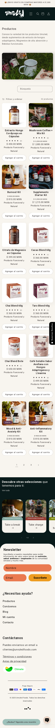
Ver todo (6, 490)
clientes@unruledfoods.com (20, 649)
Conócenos (9, 606)
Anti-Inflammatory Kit (41, 430)
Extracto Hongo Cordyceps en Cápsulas (14, 133)
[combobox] (34, 89)
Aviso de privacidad (14, 661)
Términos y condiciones (17, 656)
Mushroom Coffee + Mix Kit (40, 132)
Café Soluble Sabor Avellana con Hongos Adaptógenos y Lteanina (41, 367)
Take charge (36, 524)
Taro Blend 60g (41, 305)
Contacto (8, 622)
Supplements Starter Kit (40, 193)
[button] (31, 14)
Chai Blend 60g (14, 305)
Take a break (12, 524)
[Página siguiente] (38, 465)
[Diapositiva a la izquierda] (22, 538)
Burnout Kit (14, 192)
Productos (9, 601)
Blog (5, 611)
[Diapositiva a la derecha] (33, 538)
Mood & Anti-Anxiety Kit (14, 430)
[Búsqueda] (49, 89)
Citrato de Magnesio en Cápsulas (14, 251)
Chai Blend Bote (14, 361)
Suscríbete (40, 577)
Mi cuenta (9, 617)
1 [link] (16, 465)
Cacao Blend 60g (41, 250)
